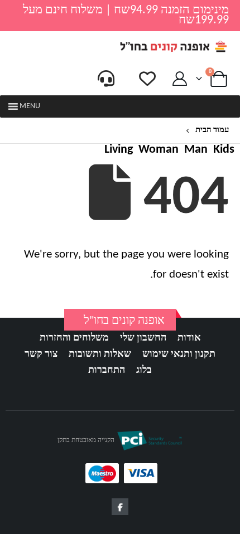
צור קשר (41, 354)
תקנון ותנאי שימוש (178, 354)
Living (118, 150)
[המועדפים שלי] (147, 78)
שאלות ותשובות (100, 354)
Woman (158, 150)
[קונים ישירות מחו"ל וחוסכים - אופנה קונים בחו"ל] (173, 46)
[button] (30, 106)
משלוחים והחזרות (74, 338)
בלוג (144, 370)
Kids (223, 150)
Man (196, 150)
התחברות (106, 370)
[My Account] (180, 78)
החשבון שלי (143, 338)
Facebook (120, 506)
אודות (189, 338)
